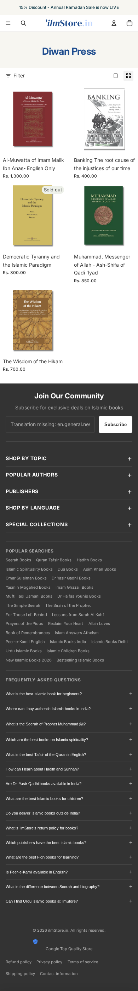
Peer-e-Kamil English (25, 641)
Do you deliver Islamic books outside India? (43, 813)
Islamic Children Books (68, 650)
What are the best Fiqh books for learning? (42, 857)
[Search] (23, 23)
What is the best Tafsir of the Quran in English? (46, 754)
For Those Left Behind (26, 614)
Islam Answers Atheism (77, 632)
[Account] (114, 23)
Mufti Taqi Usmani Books (29, 596)
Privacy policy (49, 961)
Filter (19, 75)
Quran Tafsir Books (53, 559)
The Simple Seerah (23, 605)
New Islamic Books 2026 (29, 660)
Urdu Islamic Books (24, 650)
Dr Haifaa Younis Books (79, 596)
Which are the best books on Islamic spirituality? (47, 739)
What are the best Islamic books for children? (44, 798)
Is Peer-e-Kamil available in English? (37, 872)
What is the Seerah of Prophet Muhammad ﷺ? (46, 724)
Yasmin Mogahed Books (28, 587)
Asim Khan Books (99, 569)
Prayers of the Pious (24, 623)
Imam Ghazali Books (74, 587)
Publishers (22, 491)
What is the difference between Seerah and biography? (52, 886)
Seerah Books (18, 559)
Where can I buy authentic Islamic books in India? (48, 709)
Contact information (59, 973)
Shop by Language (33, 508)
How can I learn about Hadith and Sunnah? (42, 769)
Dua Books (68, 569)
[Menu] (8, 23)
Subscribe (115, 424)
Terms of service (83, 961)
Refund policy (18, 961)
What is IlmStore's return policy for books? (42, 828)
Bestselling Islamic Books (80, 660)
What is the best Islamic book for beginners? (44, 694)
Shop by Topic (26, 458)
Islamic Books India (68, 641)
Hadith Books (89, 559)
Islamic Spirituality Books (29, 569)
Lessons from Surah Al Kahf (78, 614)
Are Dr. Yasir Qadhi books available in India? (43, 784)
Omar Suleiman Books (26, 578)
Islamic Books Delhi (109, 641)
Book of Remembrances (28, 632)
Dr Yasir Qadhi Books (71, 578)
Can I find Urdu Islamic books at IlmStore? (42, 901)
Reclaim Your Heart (65, 623)
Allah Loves (99, 623)
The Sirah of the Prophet (68, 605)
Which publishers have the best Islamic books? (46, 842)
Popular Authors (32, 475)
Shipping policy (20, 973)
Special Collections (37, 524)
